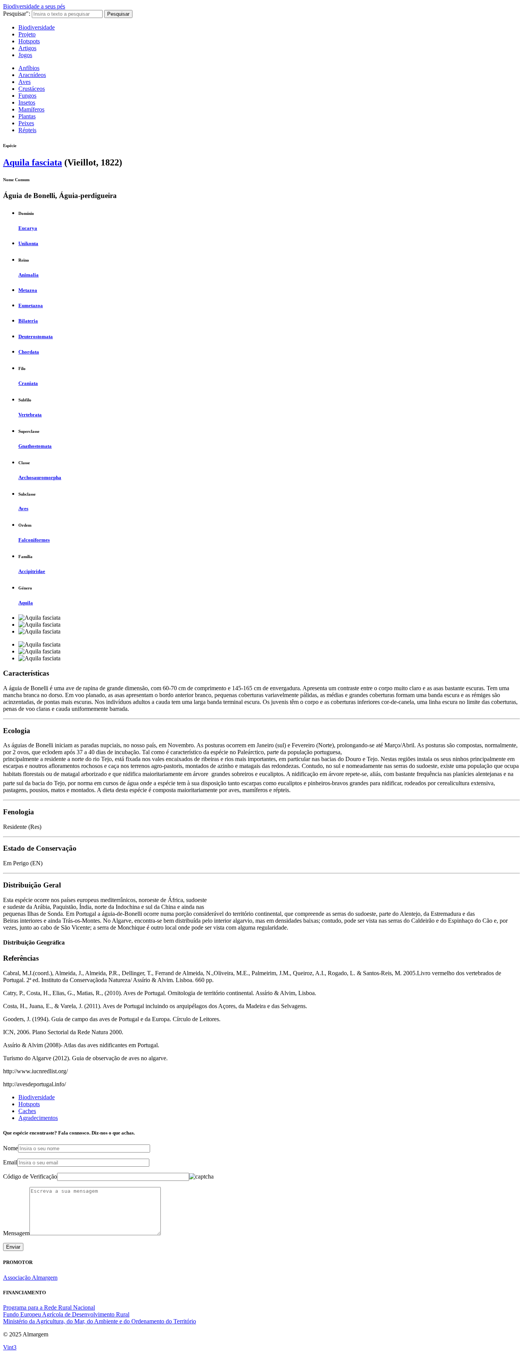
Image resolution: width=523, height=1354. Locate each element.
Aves (24, 82)
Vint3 (9, 1347)
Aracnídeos (32, 75)
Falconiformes (34, 540)
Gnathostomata (35, 446)
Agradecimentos (38, 1118)
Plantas (27, 116)
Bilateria (28, 321)
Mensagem (16, 1233)
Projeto (27, 34)
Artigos (27, 48)
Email (10, 1162)
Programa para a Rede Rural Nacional (49, 1307)
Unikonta (28, 243)
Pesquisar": (16, 13)
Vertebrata (30, 414)
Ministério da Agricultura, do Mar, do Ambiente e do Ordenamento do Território (99, 1321)
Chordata (28, 352)
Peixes (26, 123)
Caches (27, 1111)
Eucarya (27, 228)
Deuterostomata (35, 336)
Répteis (27, 130)
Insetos (26, 102)
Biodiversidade (36, 27)
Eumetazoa (30, 305)
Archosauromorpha (39, 477)
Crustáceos (31, 88)
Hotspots (29, 41)
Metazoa (27, 290)
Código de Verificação (30, 1176)
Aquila (25, 603)
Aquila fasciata (32, 162)
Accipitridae (31, 571)
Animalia (28, 275)
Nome (10, 1148)
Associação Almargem (30, 1277)
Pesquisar (118, 14)
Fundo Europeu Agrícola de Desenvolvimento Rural (66, 1314)
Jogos (25, 55)
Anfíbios (28, 68)
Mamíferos (31, 109)
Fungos (27, 95)
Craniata (28, 383)
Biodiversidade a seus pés (34, 6)
